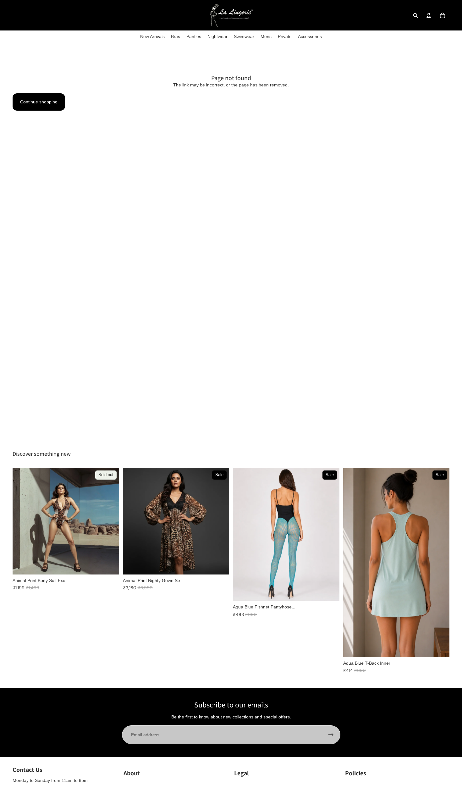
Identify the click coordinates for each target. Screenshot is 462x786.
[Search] (415, 15)
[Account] (429, 15)
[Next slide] (219, 521)
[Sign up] (331, 734)
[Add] (219, 564)
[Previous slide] (132, 521)
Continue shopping (39, 101)
